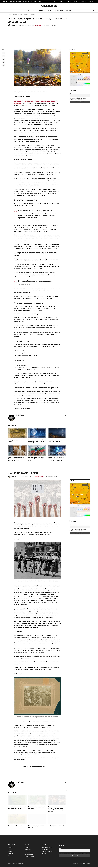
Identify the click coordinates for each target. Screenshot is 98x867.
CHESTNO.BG (15, 25)
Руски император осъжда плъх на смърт (37, 826)
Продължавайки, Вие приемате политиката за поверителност (78, 99)
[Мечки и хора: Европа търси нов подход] (37, 800)
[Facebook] (3, 53)
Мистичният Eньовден (14, 825)
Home (9, 14)
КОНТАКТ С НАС (91, 1)
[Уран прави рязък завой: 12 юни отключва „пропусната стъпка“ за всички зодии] (57, 450)
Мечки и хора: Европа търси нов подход (18, 1)
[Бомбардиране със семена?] (57, 819)
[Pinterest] (3, 62)
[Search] (93, 10)
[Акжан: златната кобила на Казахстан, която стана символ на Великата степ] (17, 450)
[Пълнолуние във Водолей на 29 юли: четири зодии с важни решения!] (37, 433)
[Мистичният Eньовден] (17, 819)
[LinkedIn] (3, 59)
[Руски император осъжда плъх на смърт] (37, 819)
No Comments (46, 25)
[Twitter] (3, 56)
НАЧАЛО (55, 1)
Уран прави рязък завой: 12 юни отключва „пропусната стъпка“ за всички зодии (56, 459)
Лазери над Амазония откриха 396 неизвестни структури (17, 807)
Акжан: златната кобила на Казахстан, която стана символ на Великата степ (17, 459)
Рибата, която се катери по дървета (16, 440)
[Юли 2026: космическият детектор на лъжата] (57, 433)
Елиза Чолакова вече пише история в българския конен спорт (36, 459)
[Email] (3, 65)
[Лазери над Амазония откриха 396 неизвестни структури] (17, 800)
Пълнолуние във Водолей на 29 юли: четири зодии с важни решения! (37, 441)
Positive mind (38, 25)
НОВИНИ (61, 1)
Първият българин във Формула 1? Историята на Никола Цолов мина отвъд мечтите (55, 809)
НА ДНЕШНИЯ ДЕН (82, 1)
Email (71, 93)
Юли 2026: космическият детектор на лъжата (55, 440)
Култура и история (39, 476)
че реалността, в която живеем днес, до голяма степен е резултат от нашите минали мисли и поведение (35, 101)
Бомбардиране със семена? (55, 825)
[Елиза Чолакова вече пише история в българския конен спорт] (37, 450)
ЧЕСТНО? (68, 1)
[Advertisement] (49, 36)
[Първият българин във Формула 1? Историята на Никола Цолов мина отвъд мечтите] (57, 800)
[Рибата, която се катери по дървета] (17, 433)
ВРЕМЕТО (75, 1)
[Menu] (95, 10)
